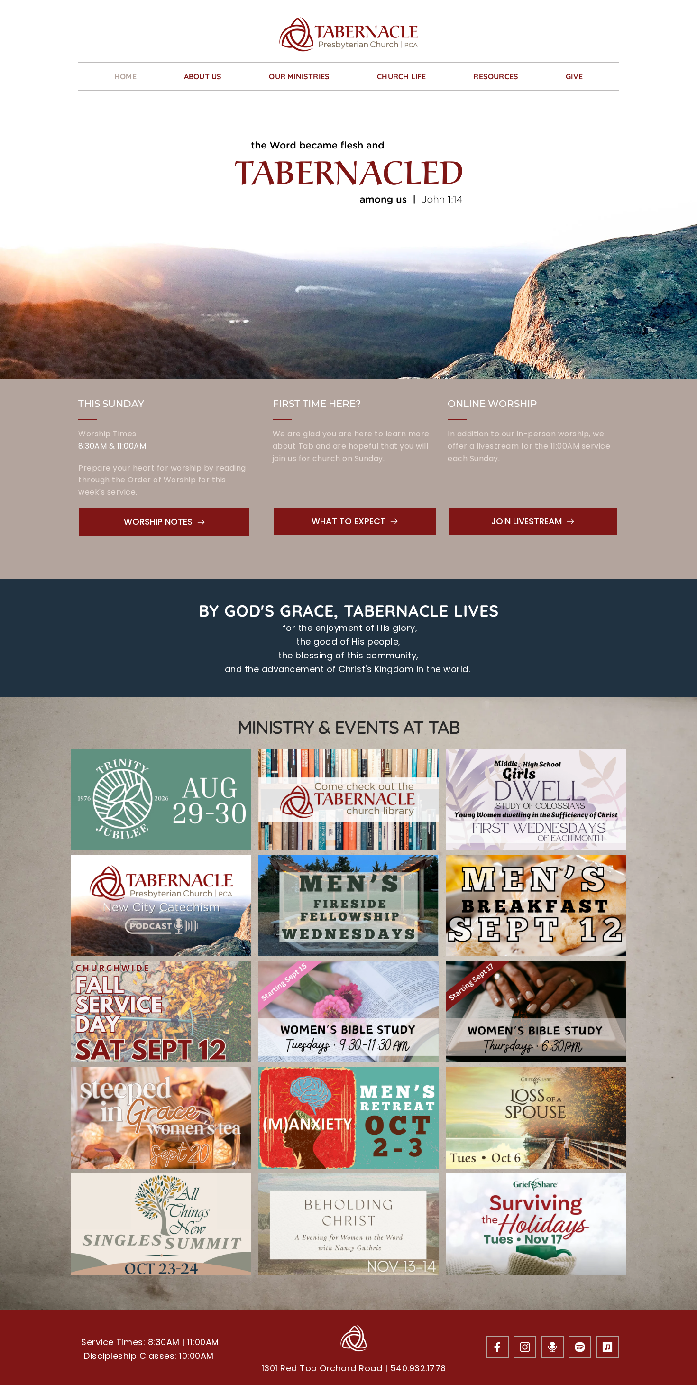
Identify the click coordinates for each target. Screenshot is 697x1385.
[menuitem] (125, 76)
